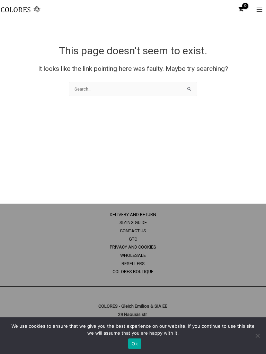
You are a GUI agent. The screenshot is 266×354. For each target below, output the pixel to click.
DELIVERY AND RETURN (133, 214)
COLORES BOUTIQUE (133, 271)
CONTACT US (133, 230)
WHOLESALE (133, 255)
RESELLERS (133, 263)
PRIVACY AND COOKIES (133, 247)
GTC (133, 239)
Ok (135, 343)
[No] (257, 335)
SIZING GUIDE (133, 222)
